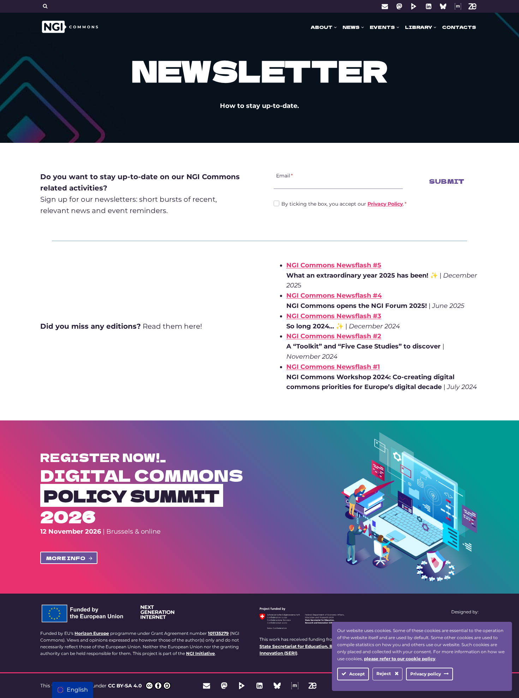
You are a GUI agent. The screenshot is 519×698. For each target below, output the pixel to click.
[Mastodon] (399, 6)
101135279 (218, 633)
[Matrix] (458, 6)
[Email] (384, 6)
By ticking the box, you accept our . (343, 204)
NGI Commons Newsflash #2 (333, 336)
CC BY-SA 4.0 (125, 685)
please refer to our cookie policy (399, 658)
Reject (384, 673)
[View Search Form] (45, 6)
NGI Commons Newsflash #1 (333, 367)
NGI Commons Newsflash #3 (333, 316)
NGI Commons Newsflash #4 (334, 295)
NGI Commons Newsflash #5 (333, 265)
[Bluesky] (443, 6)
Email (284, 175)
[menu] (72, 690)
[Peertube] (413, 6)
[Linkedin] (428, 6)
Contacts (459, 27)
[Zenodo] (472, 6)
